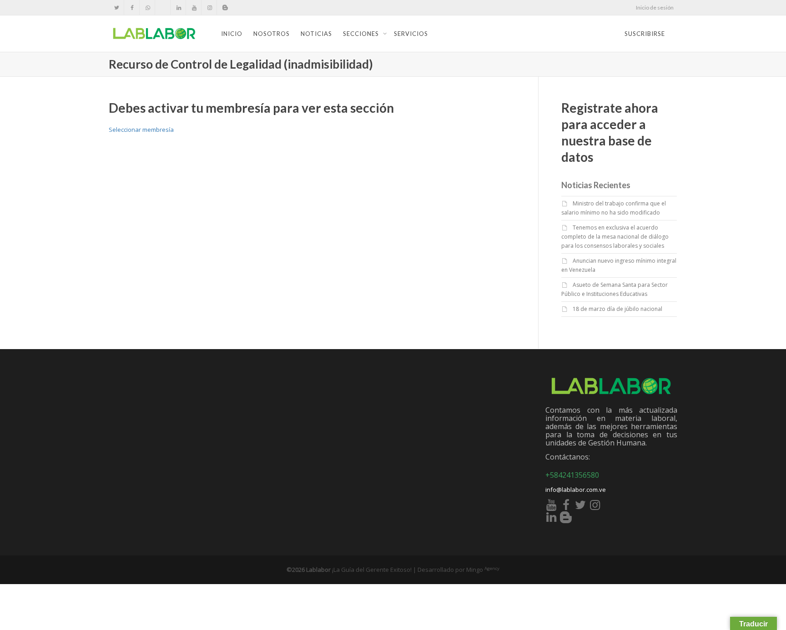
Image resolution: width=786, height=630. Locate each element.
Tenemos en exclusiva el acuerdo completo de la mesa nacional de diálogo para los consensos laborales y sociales (615, 237)
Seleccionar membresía (141, 129)
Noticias (316, 33)
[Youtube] (194, 7)
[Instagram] (209, 7)
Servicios (411, 33)
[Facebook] (132, 7)
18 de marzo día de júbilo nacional (617, 309)
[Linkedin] (178, 7)
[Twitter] (116, 7)
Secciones (362, 33)
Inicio (231, 33)
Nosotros (271, 33)
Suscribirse (645, 33)
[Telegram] (163, 7)
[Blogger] (224, 7)
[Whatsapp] (147, 7)
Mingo (482, 569)
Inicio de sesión (655, 7)
